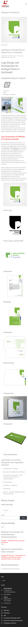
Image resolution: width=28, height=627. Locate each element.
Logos (11, 57)
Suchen (3, 515)
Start (4, 580)
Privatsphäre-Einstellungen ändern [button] (12, 618)
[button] (26, 4)
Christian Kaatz (11, 55)
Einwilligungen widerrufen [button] (10, 623)
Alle (8, 57)
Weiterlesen (5, 510)
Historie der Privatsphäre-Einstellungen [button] (13, 620)
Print (14, 57)
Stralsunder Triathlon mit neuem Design (10, 559)
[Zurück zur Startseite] (5, 4)
